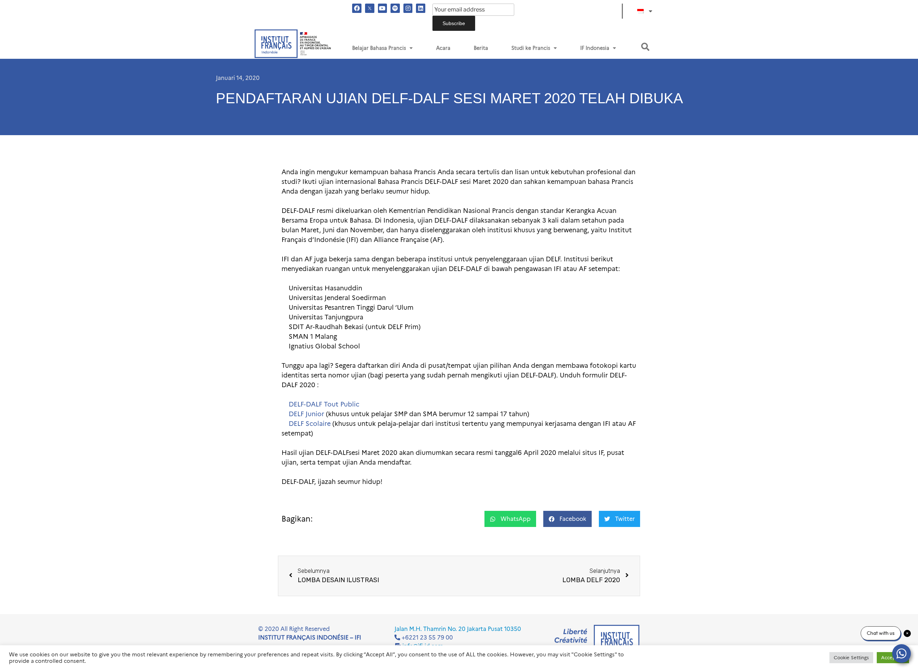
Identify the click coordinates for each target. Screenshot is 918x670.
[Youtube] (382, 8)
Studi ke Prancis (530, 48)
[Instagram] (408, 8)
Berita (481, 48)
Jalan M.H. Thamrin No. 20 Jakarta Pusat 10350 (457, 629)
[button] (645, 47)
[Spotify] (395, 8)
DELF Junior (306, 414)
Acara (443, 48)
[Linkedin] (420, 8)
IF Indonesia (594, 48)
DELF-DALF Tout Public (324, 404)
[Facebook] (356, 8)
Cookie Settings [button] (851, 657)
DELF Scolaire (310, 424)
